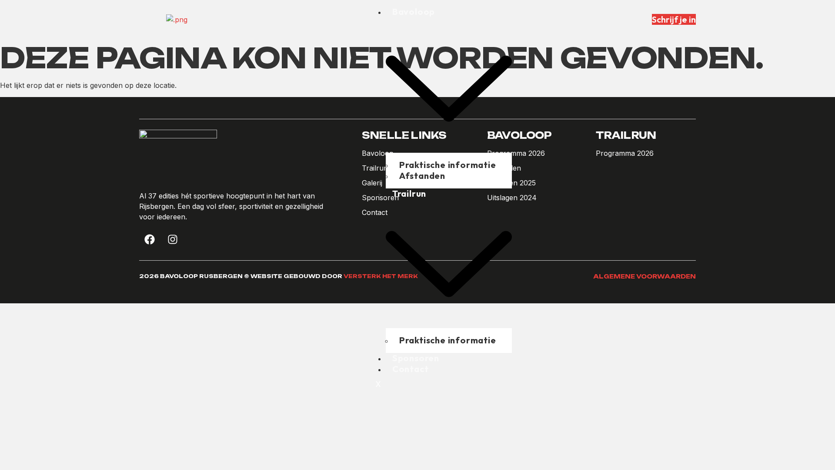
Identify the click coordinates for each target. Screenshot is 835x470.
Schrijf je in (674, 19)
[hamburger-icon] (505, 15)
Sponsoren (415, 357)
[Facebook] (149, 239)
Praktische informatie (447, 340)
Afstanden (422, 175)
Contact (410, 368)
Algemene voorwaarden (644, 276)
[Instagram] (172, 239)
